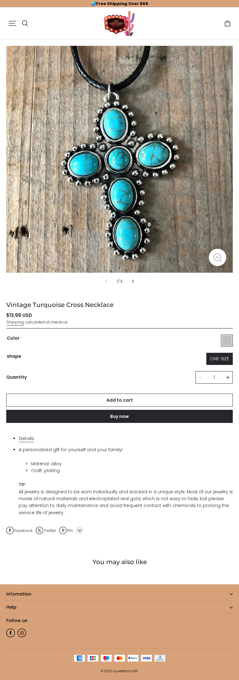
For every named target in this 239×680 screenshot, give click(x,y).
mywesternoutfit (125, 671)
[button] (12, 23)
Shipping (15, 322)
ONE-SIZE (219, 359)
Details (26, 438)
